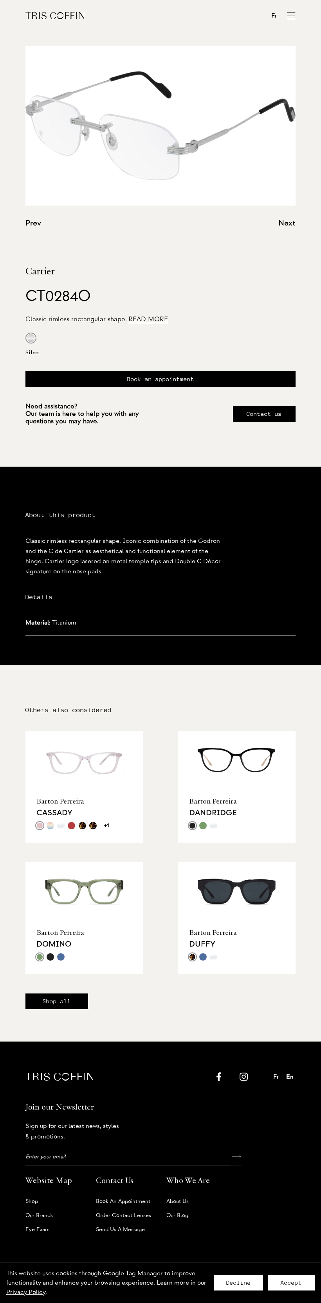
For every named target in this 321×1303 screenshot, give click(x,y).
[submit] (236, 1156)
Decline (238, 1283)
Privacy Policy (25, 1292)
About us (177, 1201)
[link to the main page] (54, 15)
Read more (148, 319)
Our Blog (177, 1215)
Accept (291, 1283)
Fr (274, 16)
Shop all (57, 1001)
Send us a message (120, 1229)
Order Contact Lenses (123, 1215)
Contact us (264, 414)
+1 (106, 825)
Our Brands (39, 1215)
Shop (31, 1201)
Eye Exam (37, 1229)
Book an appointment (160, 379)
